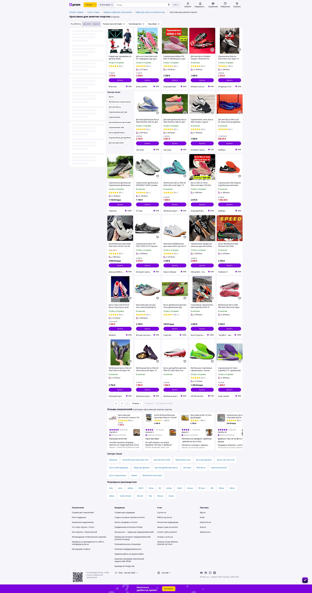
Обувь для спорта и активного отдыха (151, 12)
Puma (151, 488)
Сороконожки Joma (219, 467)
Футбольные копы (183, 460)
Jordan (169, 488)
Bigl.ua (203, 512)
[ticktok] (214, 572)
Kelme (232, 488)
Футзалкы (113, 460)
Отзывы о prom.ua (165, 537)
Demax (190, 488)
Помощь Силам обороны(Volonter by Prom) (167, 543)
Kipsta (171, 496)
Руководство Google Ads (125, 566)
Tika (150, 496)
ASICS (141, 488)
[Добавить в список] (130, 50)
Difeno (221, 488)
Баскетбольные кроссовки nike (135, 460)
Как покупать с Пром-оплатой (84, 532)
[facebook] (205, 572)
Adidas (130, 488)
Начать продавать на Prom (126, 522)
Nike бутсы (200, 467)
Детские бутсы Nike (162, 460)
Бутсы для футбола (204, 460)
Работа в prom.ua (164, 517)
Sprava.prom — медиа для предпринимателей (134, 532)
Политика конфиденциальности (128, 549)
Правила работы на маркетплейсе (129, 554)
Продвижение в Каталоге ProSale (128, 527)
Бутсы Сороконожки (117, 475)
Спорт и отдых (93, 12)
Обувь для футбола (142, 467)
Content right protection (167, 532)
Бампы (134, 475)
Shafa (202, 517)
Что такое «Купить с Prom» (83, 527)
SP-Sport (201, 488)
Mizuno (160, 496)
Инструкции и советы (81, 549)
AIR (212, 488)
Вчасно (203, 527)
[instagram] (210, 572)
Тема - (124, 573)
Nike (111, 488)
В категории (105, 5)
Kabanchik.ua (205, 522)
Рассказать (168, 589)
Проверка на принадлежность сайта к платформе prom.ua (88, 543)
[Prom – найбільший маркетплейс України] (74, 4)
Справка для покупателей (83, 512)
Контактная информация (167, 522)
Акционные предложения (83, 522)
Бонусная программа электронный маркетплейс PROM (129, 560)
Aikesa (111, 496)
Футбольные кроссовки (152, 475)
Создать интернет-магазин (126, 517)
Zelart (179, 488)
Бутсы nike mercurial (225, 460)
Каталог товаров (76, 12)
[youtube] (201, 572)
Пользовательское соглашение (128, 544)
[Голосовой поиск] (169, 4)
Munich (140, 496)
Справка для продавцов (125, 512)
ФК (160, 488)
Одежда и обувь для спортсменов (117, 12)
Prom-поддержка (79, 517)
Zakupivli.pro (205, 532)
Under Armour (126, 496)
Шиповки (187, 467)
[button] (120, 80)
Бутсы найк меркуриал (118, 467)
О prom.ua (161, 512)
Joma (120, 488)
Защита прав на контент (167, 527)
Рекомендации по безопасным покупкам (89, 537)
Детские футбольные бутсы (166, 467)
